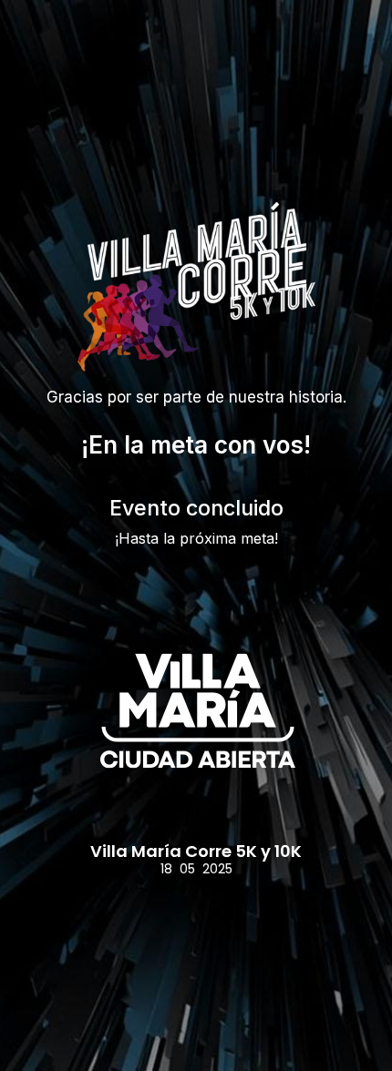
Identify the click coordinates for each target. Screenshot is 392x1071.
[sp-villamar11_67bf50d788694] (196, 712)
